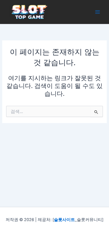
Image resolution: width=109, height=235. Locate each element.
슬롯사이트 (64, 219)
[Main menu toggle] (97, 12)
